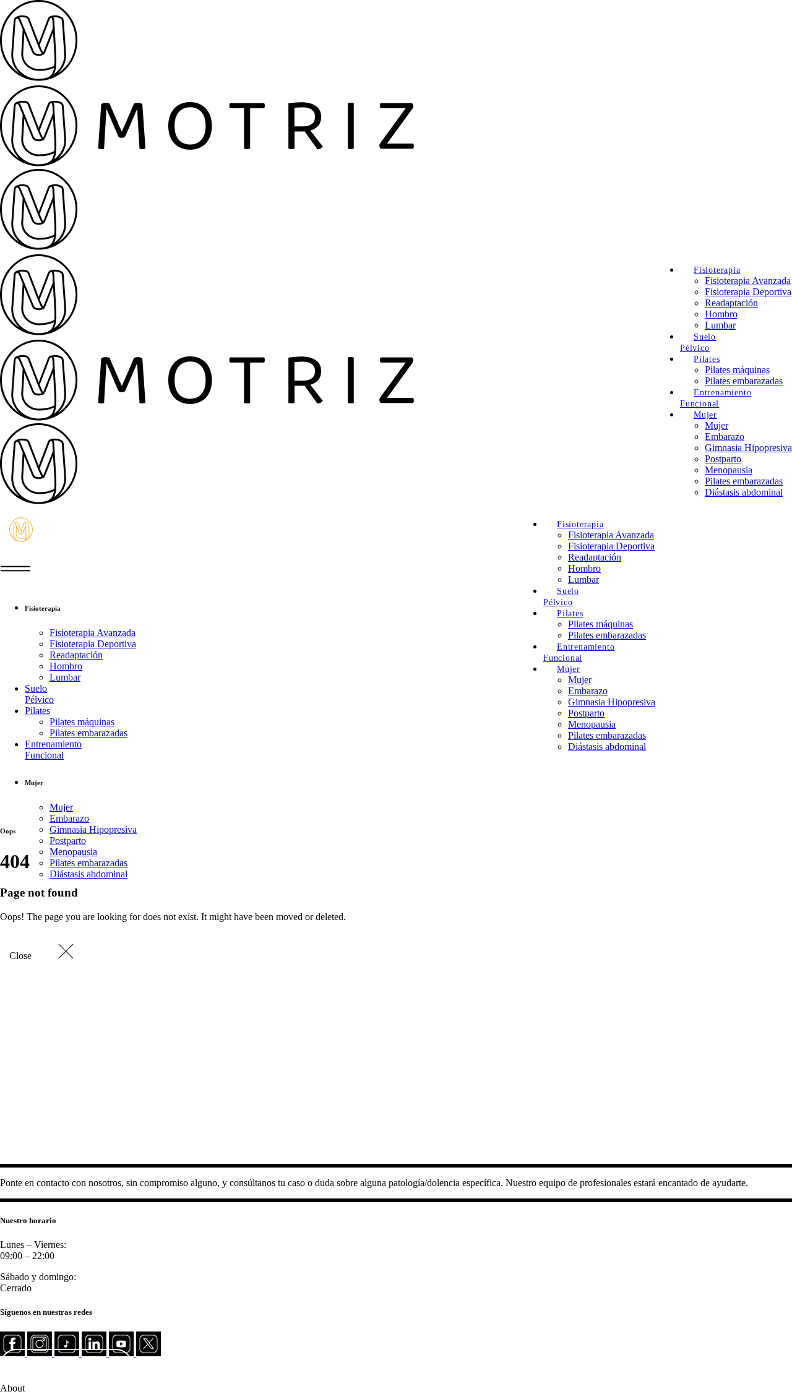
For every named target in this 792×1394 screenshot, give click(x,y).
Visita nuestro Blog (66, 1365)
